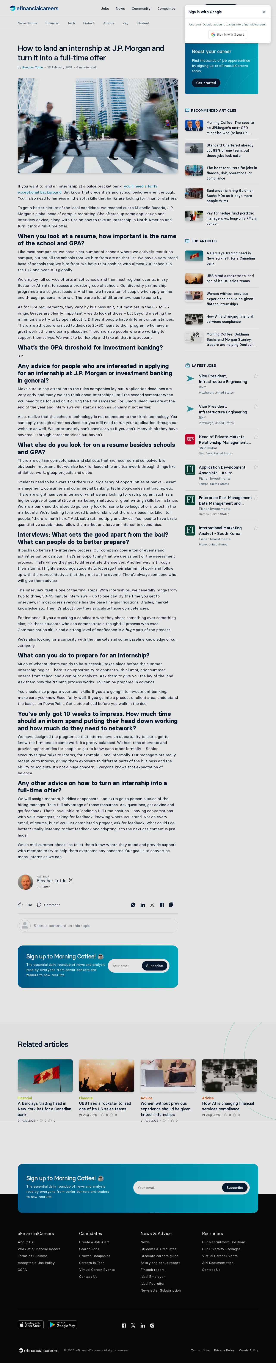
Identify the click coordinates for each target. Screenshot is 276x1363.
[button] (138, 681)
